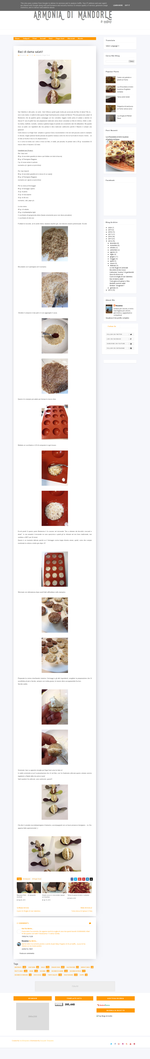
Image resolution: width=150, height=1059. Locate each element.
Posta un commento (27, 953)
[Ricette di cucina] (103, 1005)
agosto (113, 252)
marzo (112, 263)
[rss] (126, 1044)
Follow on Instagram (116, 348)
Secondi (42, 38)
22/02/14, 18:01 (27, 949)
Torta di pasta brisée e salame (78, 895)
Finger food (60, 38)
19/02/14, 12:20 (27, 936)
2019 (110, 230)
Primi (35, 38)
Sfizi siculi (71, 38)
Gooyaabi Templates (47, 1041)
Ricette (80, 38)
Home (17, 38)
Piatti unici (19, 971)
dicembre (113, 243)
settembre (114, 250)
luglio (112, 254)
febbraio (113, 265)
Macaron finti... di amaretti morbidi (26, 896)
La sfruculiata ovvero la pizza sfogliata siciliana (125, 89)
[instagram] (122, 1044)
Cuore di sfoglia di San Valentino (121, 277)
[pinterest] (134, 1044)
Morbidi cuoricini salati (117, 283)
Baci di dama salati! (116, 279)
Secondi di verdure (21, 975)
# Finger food (36, 879)
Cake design (19, 41)
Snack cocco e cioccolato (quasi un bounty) (53, 896)
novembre (114, 245)
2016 (110, 236)
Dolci (50, 38)
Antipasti (26, 38)
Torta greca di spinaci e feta (119, 281)
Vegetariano (68, 975)
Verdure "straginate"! (117, 285)
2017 (110, 234)
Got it (127, 5)
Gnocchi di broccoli (116, 274)
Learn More (118, 5)
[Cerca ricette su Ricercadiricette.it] (104, 1016)
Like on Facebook (114, 339)
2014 (110, 241)
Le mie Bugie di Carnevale (119, 268)
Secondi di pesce (75, 971)
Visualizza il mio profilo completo (117, 318)
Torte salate (52, 975)
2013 (110, 290)
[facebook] (115, 1044)
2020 (110, 228)
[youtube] (130, 1044)
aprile (112, 261)
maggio (113, 259)
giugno (112, 257)
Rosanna (25, 941)
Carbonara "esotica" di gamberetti (122, 272)
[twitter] (111, 1044)
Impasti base (85, 967)
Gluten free (71, 967)
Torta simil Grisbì (123, 97)
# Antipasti (26, 879)
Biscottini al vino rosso (118, 270)
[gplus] (119, 1044)
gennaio (113, 288)
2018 (110, 232)
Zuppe (82, 975)
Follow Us (112, 326)
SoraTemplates (24, 1041)
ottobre (113, 248)
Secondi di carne (57, 971)
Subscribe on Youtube (116, 343)
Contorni (31, 967)
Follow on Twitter (114, 334)
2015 (110, 239)
